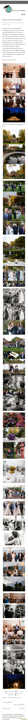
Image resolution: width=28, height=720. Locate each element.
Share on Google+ (10, 693)
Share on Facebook (10, 691)
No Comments (7, 702)
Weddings (18, 697)
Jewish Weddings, (12, 697)
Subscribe (12, 694)
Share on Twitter (20, 691)
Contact (18, 694)
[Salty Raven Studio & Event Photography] (14, 12)
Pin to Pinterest (20, 693)
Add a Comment (19, 704)
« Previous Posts (6, 708)
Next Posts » (22, 708)
